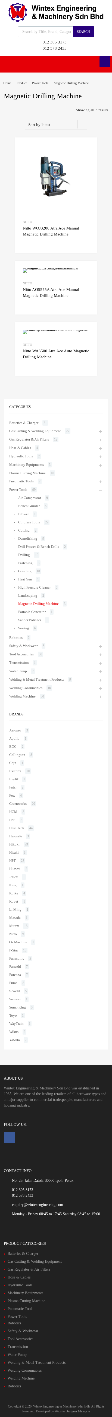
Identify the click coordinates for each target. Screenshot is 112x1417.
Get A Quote (29, 243)
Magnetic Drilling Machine (38, 604)
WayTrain (16, 1024)
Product (22, 83)
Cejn (12, 763)
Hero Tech (16, 828)
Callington (17, 755)
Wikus (13, 1032)
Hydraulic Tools (21, 456)
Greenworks (18, 804)
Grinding (25, 571)
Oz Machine (18, 942)
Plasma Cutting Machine (27, 473)
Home (7, 83)
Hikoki (14, 844)
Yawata (14, 1040)
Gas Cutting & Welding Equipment (35, 431)
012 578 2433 (55, 48)
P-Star (13, 950)
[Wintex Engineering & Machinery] (56, 20)
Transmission (19, 663)
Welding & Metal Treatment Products (36, 679)
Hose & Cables (20, 448)
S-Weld (14, 991)
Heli (12, 820)
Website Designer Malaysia (72, 1411)
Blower (23, 514)
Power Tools (40, 83)
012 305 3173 (55, 42)
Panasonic (16, 958)
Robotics (16, 638)
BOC (13, 746)
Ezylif (13, 779)
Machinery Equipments (26, 465)
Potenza (15, 975)
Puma (13, 983)
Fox (12, 795)
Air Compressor (29, 498)
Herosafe (15, 836)
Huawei (14, 869)
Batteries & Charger (23, 423)
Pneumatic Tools (21, 481)
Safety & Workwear (23, 646)
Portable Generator (32, 612)
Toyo (13, 1015)
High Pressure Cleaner (34, 587)
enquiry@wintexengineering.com (37, 1205)
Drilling (24, 555)
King (13, 885)
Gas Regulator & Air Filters (29, 439)
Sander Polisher (29, 620)
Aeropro (15, 730)
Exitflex (15, 771)
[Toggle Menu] (104, 61)
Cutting (24, 530)
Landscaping (27, 595)
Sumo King (17, 1007)
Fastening (25, 563)
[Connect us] (9, 1137)
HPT (12, 861)
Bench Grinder (29, 506)
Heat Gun (25, 579)
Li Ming (15, 909)
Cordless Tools (29, 522)
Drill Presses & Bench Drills (38, 547)
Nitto (27, 222)
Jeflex (13, 877)
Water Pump (18, 671)
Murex (14, 926)
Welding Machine (22, 696)
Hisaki (14, 852)
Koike (13, 893)
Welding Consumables (25, 688)
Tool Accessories (21, 654)
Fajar (13, 787)
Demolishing (27, 538)
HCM (13, 812)
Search (83, 32)
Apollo (14, 738)
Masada (15, 918)
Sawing (23, 628)
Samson (15, 999)
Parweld (15, 966)
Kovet (13, 901)
